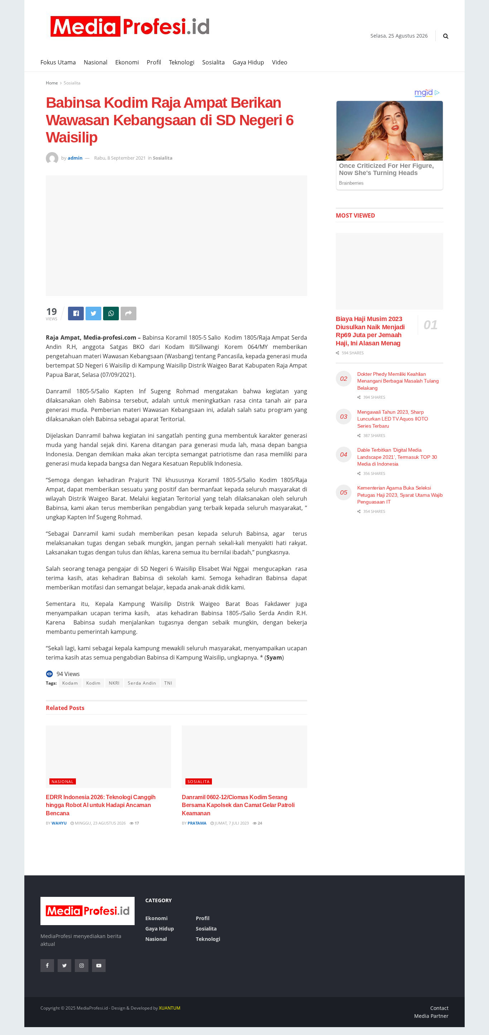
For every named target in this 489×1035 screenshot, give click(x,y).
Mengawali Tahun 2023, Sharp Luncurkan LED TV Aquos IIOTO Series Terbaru (392, 419)
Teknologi (181, 62)
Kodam (70, 683)
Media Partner (431, 1015)
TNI (168, 683)
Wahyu (59, 823)
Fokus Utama (58, 62)
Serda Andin (142, 683)
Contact (439, 1008)
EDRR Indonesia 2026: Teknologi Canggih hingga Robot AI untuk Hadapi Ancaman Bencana (101, 805)
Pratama (197, 823)
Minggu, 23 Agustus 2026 (100, 823)
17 (136, 823)
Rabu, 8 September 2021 (120, 158)
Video (279, 62)
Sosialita (213, 62)
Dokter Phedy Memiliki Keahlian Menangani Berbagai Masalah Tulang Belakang (398, 381)
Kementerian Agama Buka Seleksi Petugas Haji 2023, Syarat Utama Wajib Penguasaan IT (400, 495)
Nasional (95, 62)
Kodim (93, 683)
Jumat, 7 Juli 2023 (231, 823)
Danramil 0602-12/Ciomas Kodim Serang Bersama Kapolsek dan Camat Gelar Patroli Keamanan (238, 805)
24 (259, 823)
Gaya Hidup (248, 62)
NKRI (114, 683)
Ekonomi (127, 62)
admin (75, 158)
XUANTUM (169, 1008)
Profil (154, 62)
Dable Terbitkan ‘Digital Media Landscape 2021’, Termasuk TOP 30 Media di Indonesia (397, 457)
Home (52, 83)
